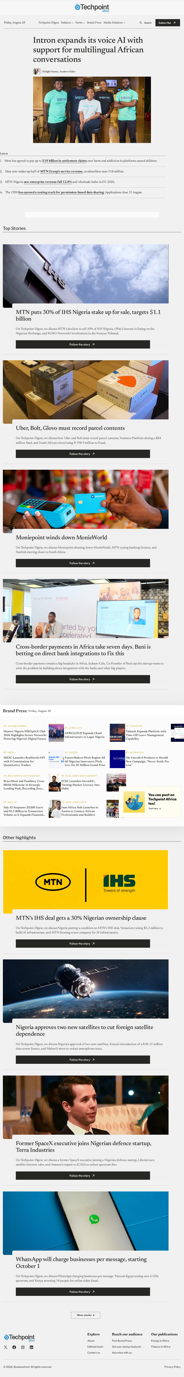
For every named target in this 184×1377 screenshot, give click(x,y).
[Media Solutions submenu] (124, 22)
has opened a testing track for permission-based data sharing (61, 192)
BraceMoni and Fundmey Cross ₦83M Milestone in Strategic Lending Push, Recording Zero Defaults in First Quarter (24, 785)
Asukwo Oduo (67, 71)
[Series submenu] (84, 22)
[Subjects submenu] (72, 22)
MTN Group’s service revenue (61, 171)
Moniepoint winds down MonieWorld (61, 538)
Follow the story (80, 344)
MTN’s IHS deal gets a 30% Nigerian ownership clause (81, 918)
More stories (85, 1315)
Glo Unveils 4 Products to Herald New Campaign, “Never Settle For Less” (147, 761)
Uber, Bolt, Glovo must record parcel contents (70, 428)
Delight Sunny (50, 71)
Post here (153, 808)
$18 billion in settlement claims (64, 161)
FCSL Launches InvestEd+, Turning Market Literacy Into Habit (80, 785)
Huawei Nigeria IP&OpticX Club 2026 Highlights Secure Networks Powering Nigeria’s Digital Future (25, 735)
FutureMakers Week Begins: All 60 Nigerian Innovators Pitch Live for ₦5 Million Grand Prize (85, 761)
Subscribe (164, 23)
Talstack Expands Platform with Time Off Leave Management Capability (146, 735)
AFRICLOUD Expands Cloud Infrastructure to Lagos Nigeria (85, 735)
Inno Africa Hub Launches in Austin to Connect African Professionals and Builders (79, 811)
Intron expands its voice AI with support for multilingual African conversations (88, 50)
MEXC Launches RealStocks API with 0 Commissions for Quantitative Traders (24, 761)
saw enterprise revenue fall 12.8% (48, 182)
